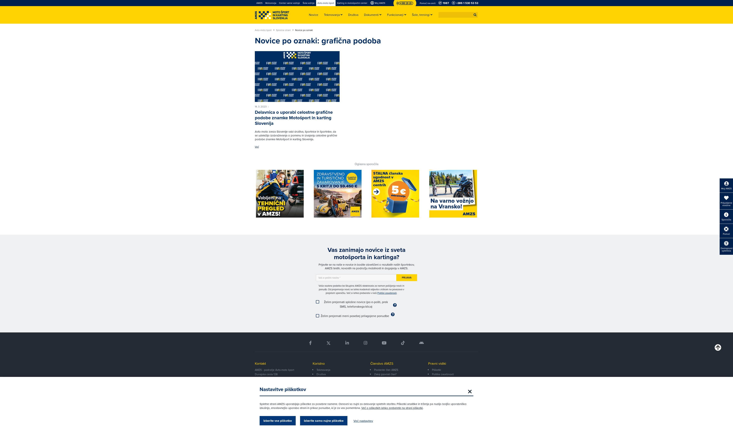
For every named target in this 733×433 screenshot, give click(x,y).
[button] (475, 15)
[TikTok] (402, 343)
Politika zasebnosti (443, 374)
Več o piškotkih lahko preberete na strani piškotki (392, 408)
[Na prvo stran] (272, 14)
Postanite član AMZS (386, 370)
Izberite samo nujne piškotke (324, 420)
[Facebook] (310, 343)
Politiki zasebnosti (387, 293)
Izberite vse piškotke (277, 420)
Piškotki (436, 370)
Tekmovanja (323, 370)
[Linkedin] (347, 343)
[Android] (422, 343)
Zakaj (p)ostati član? (385, 374)
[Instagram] (365, 343)
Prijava (407, 277)
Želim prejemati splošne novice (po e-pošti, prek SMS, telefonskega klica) (356, 304)
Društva (321, 374)
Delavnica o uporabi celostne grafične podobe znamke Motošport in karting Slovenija (294, 118)
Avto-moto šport (263, 30)
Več (257, 147)
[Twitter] (328, 343)
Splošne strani (283, 30)
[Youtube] (384, 343)
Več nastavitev (363, 421)
